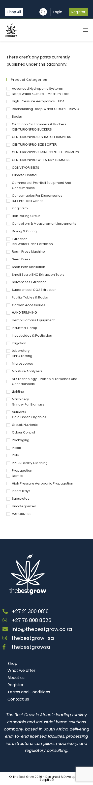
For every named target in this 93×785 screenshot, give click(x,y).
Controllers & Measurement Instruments (44, 223)
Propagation (22, 470)
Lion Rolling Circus (26, 216)
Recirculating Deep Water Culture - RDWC (45, 109)
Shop (12, 663)
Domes (18, 475)
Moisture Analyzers (27, 371)
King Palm (20, 208)
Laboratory (21, 350)
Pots (15, 455)
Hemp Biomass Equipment (33, 320)
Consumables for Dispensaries (37, 195)
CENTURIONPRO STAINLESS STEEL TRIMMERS (45, 152)
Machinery (20, 399)
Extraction (20, 239)
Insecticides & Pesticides (32, 335)
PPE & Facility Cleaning (30, 462)
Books (17, 116)
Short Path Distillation (28, 267)
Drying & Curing (24, 231)
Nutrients (19, 412)
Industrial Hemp (24, 327)
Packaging (20, 440)
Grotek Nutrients (25, 424)
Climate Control (24, 175)
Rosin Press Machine (28, 251)
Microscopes (22, 363)
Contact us (18, 699)
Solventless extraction (29, 282)
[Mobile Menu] (85, 30)
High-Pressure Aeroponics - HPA (38, 101)
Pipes (16, 447)
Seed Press (21, 259)
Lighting (18, 391)
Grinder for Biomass (28, 404)
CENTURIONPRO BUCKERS (32, 129)
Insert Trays (21, 490)
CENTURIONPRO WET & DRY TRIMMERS (41, 160)
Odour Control (23, 432)
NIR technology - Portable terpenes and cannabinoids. (44, 381)
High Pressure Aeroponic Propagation (42, 483)
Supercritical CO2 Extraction (34, 289)
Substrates (20, 498)
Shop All (14, 11)
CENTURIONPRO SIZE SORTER (34, 144)
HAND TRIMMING (24, 312)
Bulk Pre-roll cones (27, 200)
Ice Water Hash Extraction (32, 244)
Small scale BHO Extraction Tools (38, 274)
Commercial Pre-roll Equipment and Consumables (41, 185)
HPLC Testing (22, 355)
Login (57, 11)
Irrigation (19, 343)
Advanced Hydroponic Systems (37, 88)
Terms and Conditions (28, 692)
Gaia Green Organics (29, 417)
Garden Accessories (28, 305)
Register (78, 11)
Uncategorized (24, 506)
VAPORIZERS (21, 514)
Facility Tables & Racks (30, 297)
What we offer (21, 670)
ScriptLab (46, 780)
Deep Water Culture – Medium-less (40, 93)
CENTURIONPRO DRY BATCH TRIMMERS (41, 137)
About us (16, 677)
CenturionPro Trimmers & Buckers (39, 124)
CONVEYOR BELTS (25, 167)
